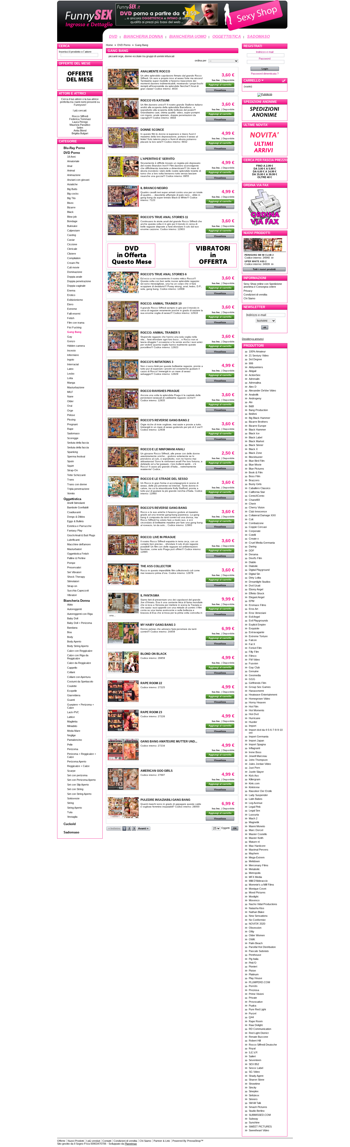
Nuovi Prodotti (257, 233)
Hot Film (253, 706)
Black (70, 211)
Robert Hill (255, 1040)
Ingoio (70, 359)
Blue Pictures (256, 468)
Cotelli (252, 534)
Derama (253, 554)
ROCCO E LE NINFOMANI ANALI (162, 449)
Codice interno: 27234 (152, 745)
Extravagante (256, 632)
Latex (70, 368)
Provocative (256, 1001)
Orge (70, 410)
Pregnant (72, 424)
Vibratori (72, 595)
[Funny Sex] (172, 32)
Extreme (72, 308)
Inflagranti (254, 748)
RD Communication (260, 1028)
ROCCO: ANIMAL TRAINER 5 (160, 332)
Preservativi (74, 567)
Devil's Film (255, 558)
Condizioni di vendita (255, 294)
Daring (252, 546)
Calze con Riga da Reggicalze (77, 657)
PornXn (253, 986)
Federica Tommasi (80, 119)
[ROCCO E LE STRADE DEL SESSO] (123, 487)
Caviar (71, 239)
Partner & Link (162, 1140)
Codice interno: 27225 (152, 687)
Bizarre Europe (257, 425)
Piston (252, 970)
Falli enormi (73, 313)
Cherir (252, 503)
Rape (70, 428)
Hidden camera (76, 345)
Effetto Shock (256, 593)
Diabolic (253, 566)
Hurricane (254, 718)
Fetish (70, 318)
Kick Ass (254, 775)
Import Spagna (257, 744)
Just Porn (254, 767)
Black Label (255, 437)
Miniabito (72, 726)
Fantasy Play (74, 530)
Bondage (72, 221)
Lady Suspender (258, 795)
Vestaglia (72, 816)
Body (70, 637)
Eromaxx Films (257, 605)
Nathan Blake (256, 912)
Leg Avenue (255, 802)
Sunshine (254, 1122)
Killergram (254, 779)
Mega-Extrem (257, 857)
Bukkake (72, 226)
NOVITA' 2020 (257, 923)
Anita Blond (80, 130)
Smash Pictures (258, 1107)
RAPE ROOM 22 (151, 683)
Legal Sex (254, 810)
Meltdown (254, 861)
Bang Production (258, 410)
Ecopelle (72, 690)
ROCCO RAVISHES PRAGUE (160, 391)
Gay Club (254, 667)
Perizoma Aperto (76, 761)
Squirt (70, 465)
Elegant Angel (256, 597)
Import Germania (258, 736)
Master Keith (256, 837)
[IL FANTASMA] (123, 603)
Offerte (61, 1140)
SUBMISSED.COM (260, 1114)
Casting (71, 235)
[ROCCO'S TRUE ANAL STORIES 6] (123, 282)
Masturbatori (74, 549)
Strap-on (72, 586)
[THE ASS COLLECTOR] (123, 574)
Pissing (71, 419)
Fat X (252, 644)
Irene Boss (255, 752)
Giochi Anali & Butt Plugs (81, 535)
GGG (252, 679)
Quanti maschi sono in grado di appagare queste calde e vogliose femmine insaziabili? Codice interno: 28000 (170, 805)
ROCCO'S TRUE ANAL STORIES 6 (163, 274)
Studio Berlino (257, 1110)
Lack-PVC (73, 712)
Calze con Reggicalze (79, 650)
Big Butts (72, 189)
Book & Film (256, 472)
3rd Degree (255, 359)
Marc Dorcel (256, 830)
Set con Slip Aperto (78, 784)
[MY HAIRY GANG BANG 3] (123, 633)
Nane (70, 396)
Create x (254, 538)
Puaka (252, 1005)
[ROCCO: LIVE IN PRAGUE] (123, 545)
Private (253, 997)
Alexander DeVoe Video (262, 390)
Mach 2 (253, 818)
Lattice (71, 717)
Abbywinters (256, 367)
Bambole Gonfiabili (77, 507)
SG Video (254, 1071)
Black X (253, 449)
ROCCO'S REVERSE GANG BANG (163, 508)
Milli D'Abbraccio (258, 880)
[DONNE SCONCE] (123, 138)
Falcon (253, 640)
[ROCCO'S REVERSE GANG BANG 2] (123, 428)
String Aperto (74, 807)
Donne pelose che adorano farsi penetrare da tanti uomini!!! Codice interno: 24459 (168, 630)
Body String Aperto (78, 646)
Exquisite (254, 628)
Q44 (251, 1017)
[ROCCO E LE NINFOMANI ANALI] (123, 457)
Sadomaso (73, 433)
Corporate (254, 531)
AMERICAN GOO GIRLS (156, 770)
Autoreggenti (74, 609)
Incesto (71, 350)
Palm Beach (256, 943)
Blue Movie (255, 464)
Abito (70, 604)
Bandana (72, 627)
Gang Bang (74, 332)
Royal (252, 1048)
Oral (69, 405)
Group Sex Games (260, 687)
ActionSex (254, 375)
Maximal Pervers (258, 849)
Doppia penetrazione (79, 281)
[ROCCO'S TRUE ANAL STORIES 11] (123, 225)
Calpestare (73, 230)
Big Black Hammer (259, 417)
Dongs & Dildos (76, 516)
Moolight (253, 896)
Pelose (71, 415)
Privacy (248, 290)
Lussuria (254, 814)
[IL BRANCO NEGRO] (123, 196)
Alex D (252, 386)
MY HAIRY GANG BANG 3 (157, 624)
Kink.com (254, 783)
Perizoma (72, 749)
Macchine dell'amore (79, 544)
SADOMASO (258, 37)
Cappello (72, 667)
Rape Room (256, 1021)
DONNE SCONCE (152, 129)
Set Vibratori (74, 572)
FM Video (254, 659)
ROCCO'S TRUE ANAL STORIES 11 (164, 217)
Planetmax (131, 1143)
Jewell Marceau (258, 756)
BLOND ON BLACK (153, 654)
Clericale (72, 248)
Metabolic (254, 869)
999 (251, 363)
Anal (69, 166)
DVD (113, 37)
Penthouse (255, 954)
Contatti (106, 1140)
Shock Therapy (76, 576)
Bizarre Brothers (258, 421)
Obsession (255, 927)
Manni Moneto (257, 826)
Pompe (71, 562)
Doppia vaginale (76, 285)
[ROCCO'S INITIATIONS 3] (123, 370)
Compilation (73, 258)
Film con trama (75, 322)
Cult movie (73, 267)
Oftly (251, 931)
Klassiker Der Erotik (260, 791)
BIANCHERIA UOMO (187, 37)
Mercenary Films (258, 865)
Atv (251, 402)
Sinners (253, 1099)
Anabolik (254, 394)
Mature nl (254, 841)
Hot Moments (256, 710)
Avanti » (143, 828)
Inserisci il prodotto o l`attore (75, 51)
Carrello (252, 80)
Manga (71, 382)
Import (252, 725)
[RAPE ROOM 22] (123, 691)
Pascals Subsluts (259, 951)
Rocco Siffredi (80, 116)
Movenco (254, 900)
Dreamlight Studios (259, 581)
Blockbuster (256, 457)
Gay (69, 336)
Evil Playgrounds (258, 620)
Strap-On (72, 470)
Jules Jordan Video (260, 763)
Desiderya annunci (253, 338)
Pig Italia (253, 958)
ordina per (200, 60)
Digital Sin (254, 573)
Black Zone (255, 452)
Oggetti (225, 827)
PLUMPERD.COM (259, 982)
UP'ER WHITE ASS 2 (255, 261)
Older (70, 401)
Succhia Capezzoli (78, 590)
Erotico (71, 295)
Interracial (73, 364)
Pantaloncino (74, 739)
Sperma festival (76, 456)
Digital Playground (259, 569)
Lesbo (70, 373)
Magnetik (254, 822)
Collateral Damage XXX (262, 515)
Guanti (71, 699)
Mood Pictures (257, 892)
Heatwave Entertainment (263, 694)
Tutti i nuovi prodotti (264, 269)
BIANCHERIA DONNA (143, 37)
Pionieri (253, 966)
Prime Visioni (256, 993)
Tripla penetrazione (78, 488)
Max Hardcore (257, 845)
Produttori (254, 345)
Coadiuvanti (74, 512)
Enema (71, 290)
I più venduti (93, 1140)
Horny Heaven (257, 702)
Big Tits (71, 198)
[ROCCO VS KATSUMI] (123, 109)
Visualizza (220, 90)
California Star (257, 492)
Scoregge (72, 438)
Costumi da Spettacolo (80, 681)
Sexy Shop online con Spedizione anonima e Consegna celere (263, 285)
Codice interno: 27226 (152, 716)
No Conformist (257, 919)
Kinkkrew (254, 787)
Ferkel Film (255, 647)
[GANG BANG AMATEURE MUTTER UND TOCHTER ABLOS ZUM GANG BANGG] (123, 750)
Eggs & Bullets (75, 521)
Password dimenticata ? (265, 73)
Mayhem (254, 853)
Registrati (253, 46)
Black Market (256, 441)
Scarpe (71, 770)
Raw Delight (256, 1025)
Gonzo (71, 341)
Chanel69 (254, 499)
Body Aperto (74, 641)
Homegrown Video (259, 698)
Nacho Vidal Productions (263, 904)
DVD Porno (72, 153)
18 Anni (71, 156)
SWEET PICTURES (260, 1126)
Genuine (254, 671)
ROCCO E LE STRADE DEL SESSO (164, 479)
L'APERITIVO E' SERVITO (157, 158)
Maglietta (72, 721)
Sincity (252, 1087)
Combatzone (256, 523)
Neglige (71, 735)
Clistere (71, 253)
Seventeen (255, 1060)
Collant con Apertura (78, 677)
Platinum (254, 974)
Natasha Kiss (256, 908)
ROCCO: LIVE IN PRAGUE (158, 537)
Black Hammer (257, 429)
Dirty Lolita (255, 577)
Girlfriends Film (257, 682)
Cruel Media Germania (262, 542)
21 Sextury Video (259, 355)
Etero (70, 304)
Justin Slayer (256, 771)
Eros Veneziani (257, 612)
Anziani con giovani (78, 179)
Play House (255, 978)
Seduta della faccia (78, 442)
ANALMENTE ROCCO (155, 71)
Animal (71, 170)
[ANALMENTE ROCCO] (123, 79)
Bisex (70, 202)
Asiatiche (72, 184)
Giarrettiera (73, 695)
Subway (253, 1118)
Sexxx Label (256, 1068)
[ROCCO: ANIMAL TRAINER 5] (123, 340)
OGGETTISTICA (226, 37)
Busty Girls (255, 484)
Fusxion (253, 663)
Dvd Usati (254, 585)
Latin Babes (255, 798)
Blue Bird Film (257, 460)
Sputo (70, 461)
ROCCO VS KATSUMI (154, 100)
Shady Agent (256, 1075)
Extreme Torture (258, 636)
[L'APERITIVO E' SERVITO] (123, 167)
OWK (252, 939)
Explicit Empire (257, 624)
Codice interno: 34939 (257, 264)
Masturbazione (75, 387)
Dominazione (74, 271)
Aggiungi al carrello (220, 84)
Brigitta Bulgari (80, 133)
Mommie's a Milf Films (261, 884)
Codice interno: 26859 (152, 658)
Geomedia (255, 675)
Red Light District (259, 1033)
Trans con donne (77, 484)
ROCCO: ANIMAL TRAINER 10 (161, 303)
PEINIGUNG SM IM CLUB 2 (259, 255)
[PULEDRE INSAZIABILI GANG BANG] (123, 808)
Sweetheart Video (259, 1130)
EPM (251, 601)
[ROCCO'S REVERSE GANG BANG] (123, 516)
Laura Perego (80, 121)
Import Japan (256, 740)
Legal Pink (255, 806)
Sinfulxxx (254, 1095)
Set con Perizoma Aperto (81, 779)
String (70, 802)
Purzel (252, 1013)
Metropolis (255, 873)
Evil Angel (254, 616)
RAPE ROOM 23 (151, 712)
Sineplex (254, 1091)
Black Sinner (256, 445)
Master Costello (258, 834)
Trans (70, 479)
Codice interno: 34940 (257, 257)
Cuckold (70, 824)
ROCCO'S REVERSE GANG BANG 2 (164, 420)
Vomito (71, 493)
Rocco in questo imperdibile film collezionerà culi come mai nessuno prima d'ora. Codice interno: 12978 (170, 571)
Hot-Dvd (254, 714)
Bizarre (71, 207)
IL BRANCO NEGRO (154, 188)
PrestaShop (194, 1140)
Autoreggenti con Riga (80, 613)
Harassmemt (256, 690)
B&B (251, 406)
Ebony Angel (256, 589)
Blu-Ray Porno (74, 148)
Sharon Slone (256, 1079)
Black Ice (254, 433)
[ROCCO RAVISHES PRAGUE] (123, 399)
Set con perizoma (77, 775)
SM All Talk (255, 1103)
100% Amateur (257, 351)
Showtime (254, 1083)
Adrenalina (255, 382)
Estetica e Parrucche (79, 526)
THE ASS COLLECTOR (155, 566)
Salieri (252, 1056)
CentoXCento (256, 495)
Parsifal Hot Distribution (262, 947)
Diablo (252, 562)
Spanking (72, 452)
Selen (80, 127)
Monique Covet (257, 888)
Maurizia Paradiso (80, 124)
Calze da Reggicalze (79, 662)
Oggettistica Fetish (78, 553)
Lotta (70, 378)
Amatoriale (73, 161)
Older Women (257, 935)
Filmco (252, 655)
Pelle (70, 744)
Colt (251, 519)
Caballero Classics (259, 488)
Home (109, 45)
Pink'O (252, 962)
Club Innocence (258, 511)
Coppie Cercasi (258, 527)
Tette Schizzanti (76, 475)
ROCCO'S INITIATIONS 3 (156, 362)
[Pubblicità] (264, 94)
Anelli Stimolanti (76, 502)
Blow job (72, 216)
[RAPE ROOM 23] (123, 721)
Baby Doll (72, 618)
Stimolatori (73, 581)
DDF (251, 550)
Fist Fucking (74, 327)
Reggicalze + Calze (78, 766)
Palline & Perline (76, 558)
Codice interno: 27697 (152, 775)
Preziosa (254, 990)
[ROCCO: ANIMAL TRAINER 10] (123, 311)
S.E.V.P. (253, 1052)
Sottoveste (73, 798)
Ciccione (72, 244)
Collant (71, 672)
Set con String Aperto (79, 793)
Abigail (252, 371)
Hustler (253, 722)
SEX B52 (254, 1064)
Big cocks (73, 193)
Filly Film (254, 651)
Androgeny (255, 398)
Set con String (75, 789)
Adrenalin (254, 378)
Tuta (69, 812)
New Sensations (258, 915)
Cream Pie (73, 262)
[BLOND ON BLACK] (123, 662)
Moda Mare (73, 730)
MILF (70, 392)
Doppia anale (74, 276)
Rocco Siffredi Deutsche (263, 1044)
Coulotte (72, 686)
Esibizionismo (75, 299)
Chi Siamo (249, 298)
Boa (69, 632)
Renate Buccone (258, 1036)
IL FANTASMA (149, 595)
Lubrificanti (73, 539)
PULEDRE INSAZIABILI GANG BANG (165, 799)
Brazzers (254, 480)
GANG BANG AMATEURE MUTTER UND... (168, 741)
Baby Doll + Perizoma (79, 622)
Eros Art (253, 608)
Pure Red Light (257, 1009)
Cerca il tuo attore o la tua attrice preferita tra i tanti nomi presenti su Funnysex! (80, 102)
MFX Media (255, 877)
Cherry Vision (257, 507)
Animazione (73, 175)
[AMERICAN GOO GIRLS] (123, 779)
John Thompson (258, 759)
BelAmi (253, 413)
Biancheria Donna (77, 600)
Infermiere (73, 355)
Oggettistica (72, 499)
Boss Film (254, 476)
